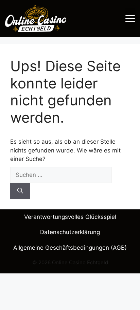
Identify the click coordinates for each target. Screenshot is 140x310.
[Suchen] (20, 191)
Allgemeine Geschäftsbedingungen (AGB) (70, 247)
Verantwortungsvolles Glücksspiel (70, 216)
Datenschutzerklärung (70, 232)
